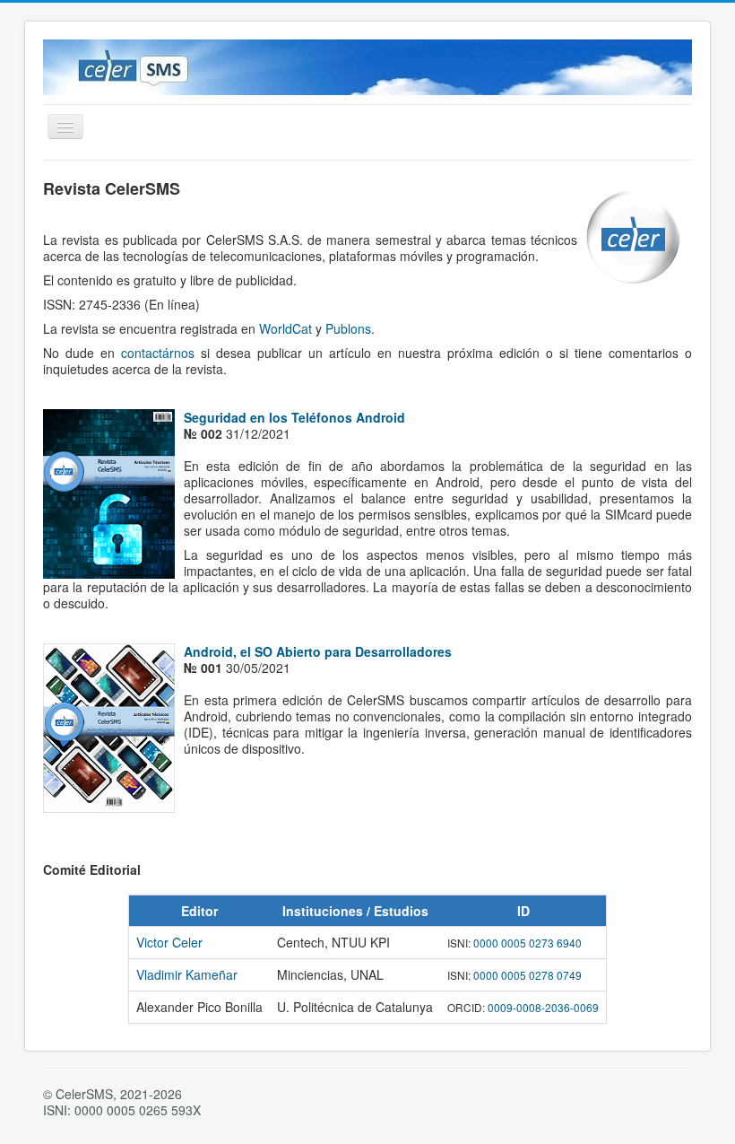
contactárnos (158, 353)
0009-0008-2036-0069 (543, 1007)
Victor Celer (169, 942)
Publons (348, 328)
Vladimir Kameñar (187, 974)
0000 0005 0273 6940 (527, 942)
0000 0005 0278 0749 (527, 974)
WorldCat (285, 328)
